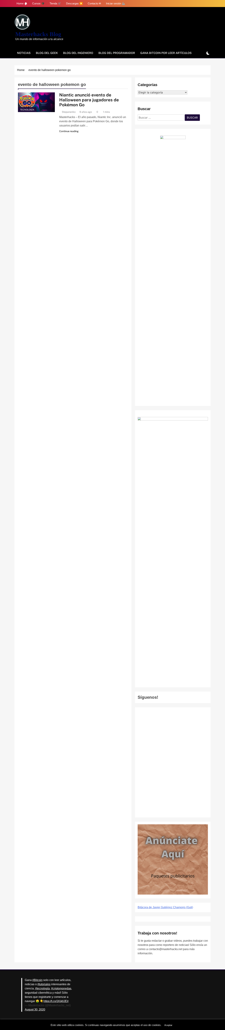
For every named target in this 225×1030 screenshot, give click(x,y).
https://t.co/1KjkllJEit (55, 1001)
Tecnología (27, 109)
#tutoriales (43, 984)
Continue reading (69, 131)
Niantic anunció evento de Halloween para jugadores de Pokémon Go (89, 99)
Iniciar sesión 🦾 (115, 3)
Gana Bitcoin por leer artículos (166, 53)
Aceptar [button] (168, 1025)
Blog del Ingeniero (78, 53)
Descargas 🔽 (74, 3)
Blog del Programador (116, 53)
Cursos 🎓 (38, 3)
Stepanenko (69, 111)
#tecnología (42, 988)
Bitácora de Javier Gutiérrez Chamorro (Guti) (165, 907)
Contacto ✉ (94, 3)
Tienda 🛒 (55, 3)
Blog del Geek (47, 53)
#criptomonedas (61, 988)
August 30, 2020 (35, 1009)
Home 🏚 (22, 3)
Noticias (24, 53)
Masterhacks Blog (38, 34)
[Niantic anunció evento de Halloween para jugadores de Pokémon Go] (36, 102)
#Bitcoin (37, 980)
